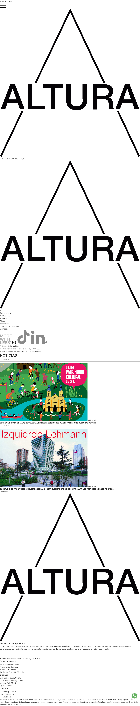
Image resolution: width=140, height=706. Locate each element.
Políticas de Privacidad (9, 346)
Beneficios (4, 323)
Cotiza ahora (5, 313)
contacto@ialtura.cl (8, 691)
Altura (2, 321)
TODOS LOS (5, 316)
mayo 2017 (4, 359)
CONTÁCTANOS (17, 159)
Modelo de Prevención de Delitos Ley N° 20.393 (20, 349)
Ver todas (4, 492)
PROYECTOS (5, 159)
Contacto (4, 329)
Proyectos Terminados (9, 326)
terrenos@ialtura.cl (8, 694)
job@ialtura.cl (5, 697)
